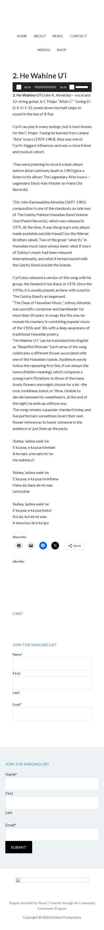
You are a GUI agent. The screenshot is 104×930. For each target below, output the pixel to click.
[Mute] (71, 87)
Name (18, 654)
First (16, 673)
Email (17, 704)
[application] (52, 87)
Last (16, 692)
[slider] (82, 86)
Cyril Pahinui (52, 17)
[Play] (18, 87)
